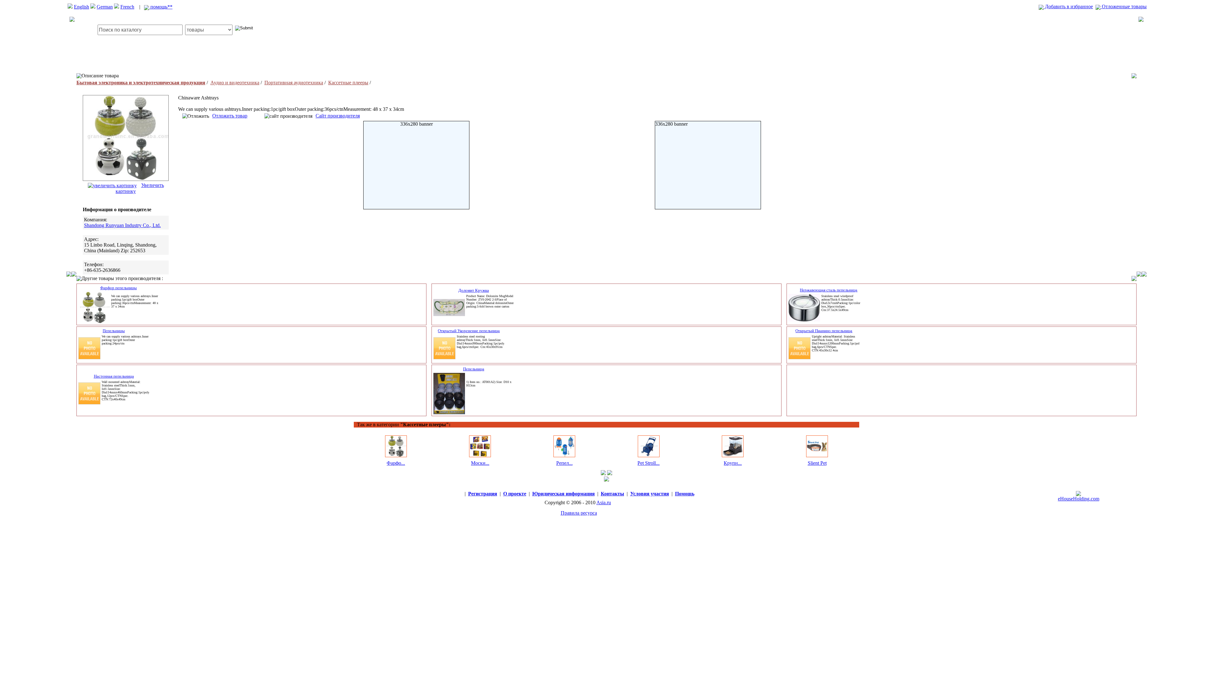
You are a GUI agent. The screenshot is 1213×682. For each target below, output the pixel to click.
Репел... (564, 463)
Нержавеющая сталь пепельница (828, 290)
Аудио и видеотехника (234, 82)
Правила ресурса (579, 513)
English (81, 6)
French (127, 6)
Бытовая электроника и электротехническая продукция (140, 82)
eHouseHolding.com (1078, 498)
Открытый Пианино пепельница (823, 330)
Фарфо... (396, 463)
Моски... (480, 463)
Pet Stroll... (648, 463)
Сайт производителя (338, 115)
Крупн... (733, 463)
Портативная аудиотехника (293, 82)
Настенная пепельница (114, 376)
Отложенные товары (1124, 6)
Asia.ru (603, 502)
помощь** (160, 6)
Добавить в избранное (1068, 6)
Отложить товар (229, 115)
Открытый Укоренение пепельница (469, 330)
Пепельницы (114, 330)
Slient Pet (817, 463)
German (105, 6)
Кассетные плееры (348, 82)
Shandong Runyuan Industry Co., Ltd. (122, 225)
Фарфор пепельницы (118, 287)
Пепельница (473, 369)
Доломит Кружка (473, 290)
